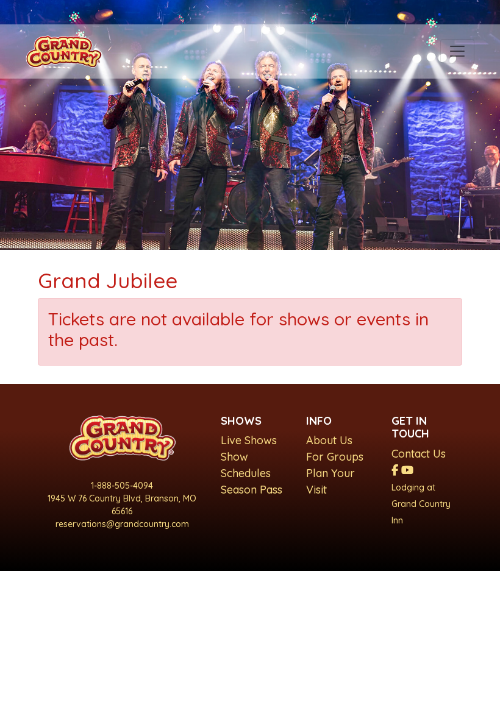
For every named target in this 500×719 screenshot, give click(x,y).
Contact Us (418, 454)
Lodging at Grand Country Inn (421, 504)
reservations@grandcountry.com (122, 524)
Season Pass (251, 490)
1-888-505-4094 (122, 485)
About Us (329, 440)
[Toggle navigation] (457, 51)
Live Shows (249, 440)
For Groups (334, 457)
